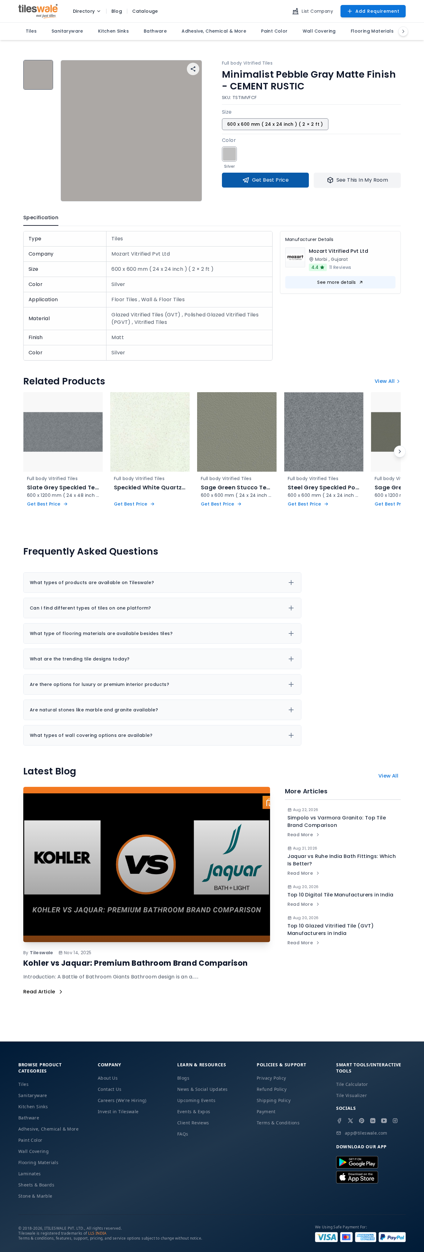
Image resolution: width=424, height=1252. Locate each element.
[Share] (193, 69)
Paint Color (30, 1140)
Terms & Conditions (278, 1123)
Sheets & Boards (36, 1185)
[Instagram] (395, 1121)
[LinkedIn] (373, 1121)
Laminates (29, 1174)
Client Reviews (193, 1123)
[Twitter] (350, 1121)
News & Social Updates (202, 1089)
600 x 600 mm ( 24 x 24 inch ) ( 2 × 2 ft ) (275, 124)
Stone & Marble (35, 1196)
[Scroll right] (400, 451)
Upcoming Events (196, 1100)
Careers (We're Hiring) (122, 1100)
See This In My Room (362, 180)
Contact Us (109, 1089)
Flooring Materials (38, 1162)
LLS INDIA (97, 1233)
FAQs (182, 1134)
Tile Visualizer (351, 1095)
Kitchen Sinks (33, 1106)
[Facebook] (339, 1121)
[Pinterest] (362, 1121)
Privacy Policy (271, 1078)
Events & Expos (193, 1111)
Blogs (183, 1078)
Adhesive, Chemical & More (48, 1129)
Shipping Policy (274, 1100)
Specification (40, 217)
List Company (317, 11)
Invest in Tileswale (118, 1111)
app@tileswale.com (366, 1133)
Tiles (23, 1084)
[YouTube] (384, 1121)
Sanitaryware (32, 1095)
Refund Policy (271, 1089)
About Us (108, 1078)
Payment (266, 1111)
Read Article (39, 991)
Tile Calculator (352, 1084)
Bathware (28, 1118)
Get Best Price (270, 180)
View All (385, 381)
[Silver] (229, 154)
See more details (336, 282)
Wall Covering (33, 1151)
